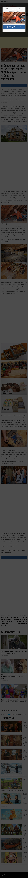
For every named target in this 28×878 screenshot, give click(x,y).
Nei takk (14, 30)
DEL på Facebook (15, 27)
